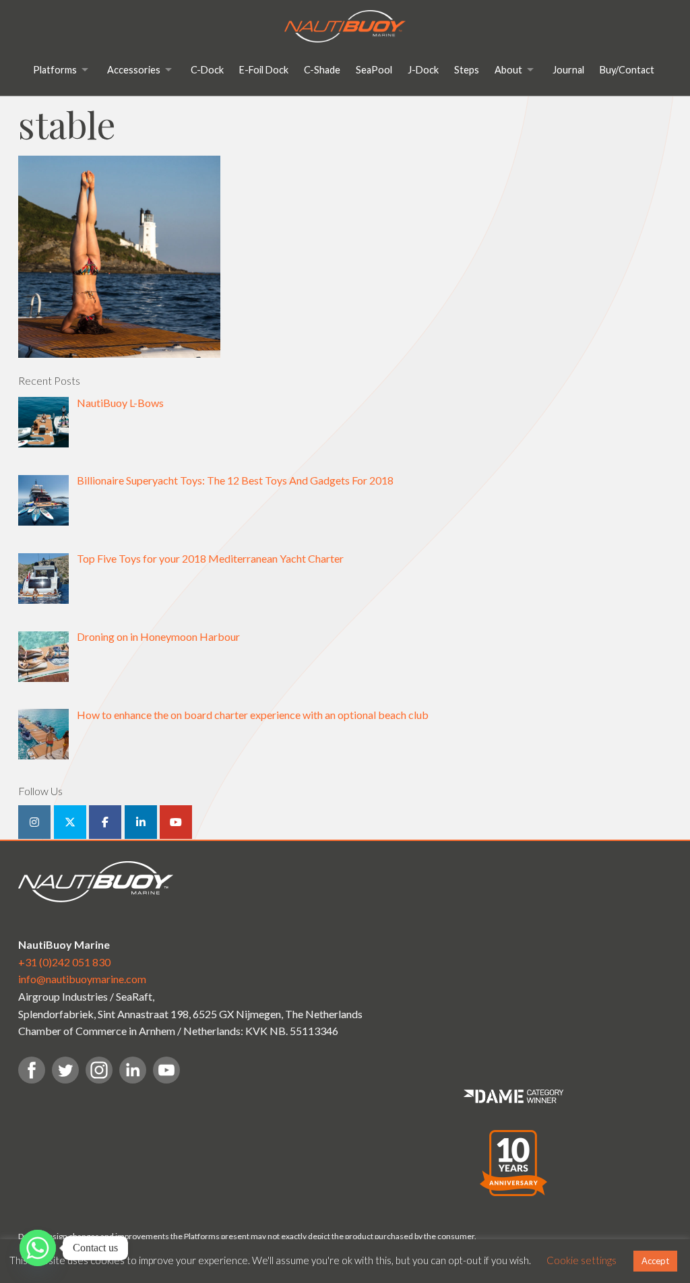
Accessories (133, 69)
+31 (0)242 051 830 (64, 962)
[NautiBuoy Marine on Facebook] (105, 822)
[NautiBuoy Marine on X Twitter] (70, 822)
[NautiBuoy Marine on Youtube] (176, 822)
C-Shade (322, 69)
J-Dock (423, 69)
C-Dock (207, 69)
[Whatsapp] (38, 1248)
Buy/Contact (627, 69)
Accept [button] (655, 1260)
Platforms (55, 69)
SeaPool (374, 69)
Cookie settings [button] (581, 1260)
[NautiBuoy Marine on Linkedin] (141, 822)
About (508, 69)
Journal (568, 69)
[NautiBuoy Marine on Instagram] (34, 822)
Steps (466, 69)
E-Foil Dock (263, 69)
